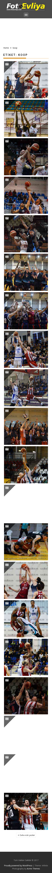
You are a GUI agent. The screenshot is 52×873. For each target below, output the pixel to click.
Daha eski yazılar (27, 835)
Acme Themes (33, 868)
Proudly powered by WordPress (18, 865)
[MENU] (26, 15)
